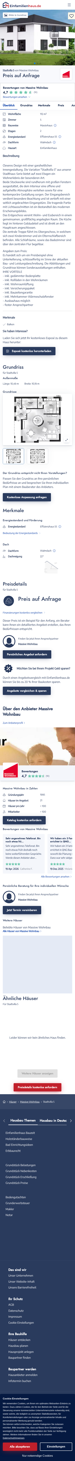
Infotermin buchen (19, 1381)
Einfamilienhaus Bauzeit (20, 1133)
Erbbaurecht (13, 1151)
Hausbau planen (18, 1345)
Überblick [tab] (9, 105)
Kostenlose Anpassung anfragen (27, 497)
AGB (11, 1304)
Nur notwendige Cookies (37, 1455)
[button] (69, 5)
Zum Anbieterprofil (13, 722)
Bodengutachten (16, 1197)
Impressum (15, 1316)
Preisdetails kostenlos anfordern (37, 1087)
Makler (10, 1209)
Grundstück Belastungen (21, 1165)
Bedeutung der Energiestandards (20, 533)
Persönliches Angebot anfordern (27, 654)
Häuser (13, 1101)
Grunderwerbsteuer (18, 1203)
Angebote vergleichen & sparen (27, 691)
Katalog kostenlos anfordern (24, 820)
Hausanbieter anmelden (23, 1375)
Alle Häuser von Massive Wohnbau (21, 931)
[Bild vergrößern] (66, 440)
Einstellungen (56, 1446)
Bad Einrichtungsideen (19, 1144)
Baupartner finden (19, 1357)
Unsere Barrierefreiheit (22, 1287)
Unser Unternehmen (20, 1275)
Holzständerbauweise (19, 1139)
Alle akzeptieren (20, 1447)
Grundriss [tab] (26, 105)
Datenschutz (16, 1310)
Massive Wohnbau (30, 1101)
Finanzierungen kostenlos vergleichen (22, 612)
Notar (9, 1215)
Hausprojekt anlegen (21, 1352)
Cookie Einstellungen (21, 1322)
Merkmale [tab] (44, 105)
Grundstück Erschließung (21, 1177)
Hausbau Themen (23, 1120)
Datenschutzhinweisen (13, 1438)
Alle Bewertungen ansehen (55, 876)
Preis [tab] (61, 105)
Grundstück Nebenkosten (21, 1171)
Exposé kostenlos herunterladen (31, 351)
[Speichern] (71, 15)
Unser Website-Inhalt (21, 1281)
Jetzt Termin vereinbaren (22, 910)
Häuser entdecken (19, 1340)
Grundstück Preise (17, 1183)
